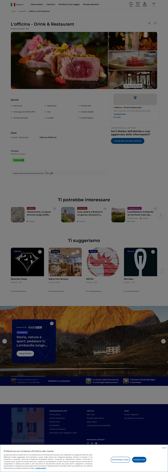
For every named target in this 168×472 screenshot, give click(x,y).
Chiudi (164, 447)
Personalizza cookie (120, 460)
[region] (84, 458)
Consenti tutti (139, 460)
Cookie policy (40, 468)
